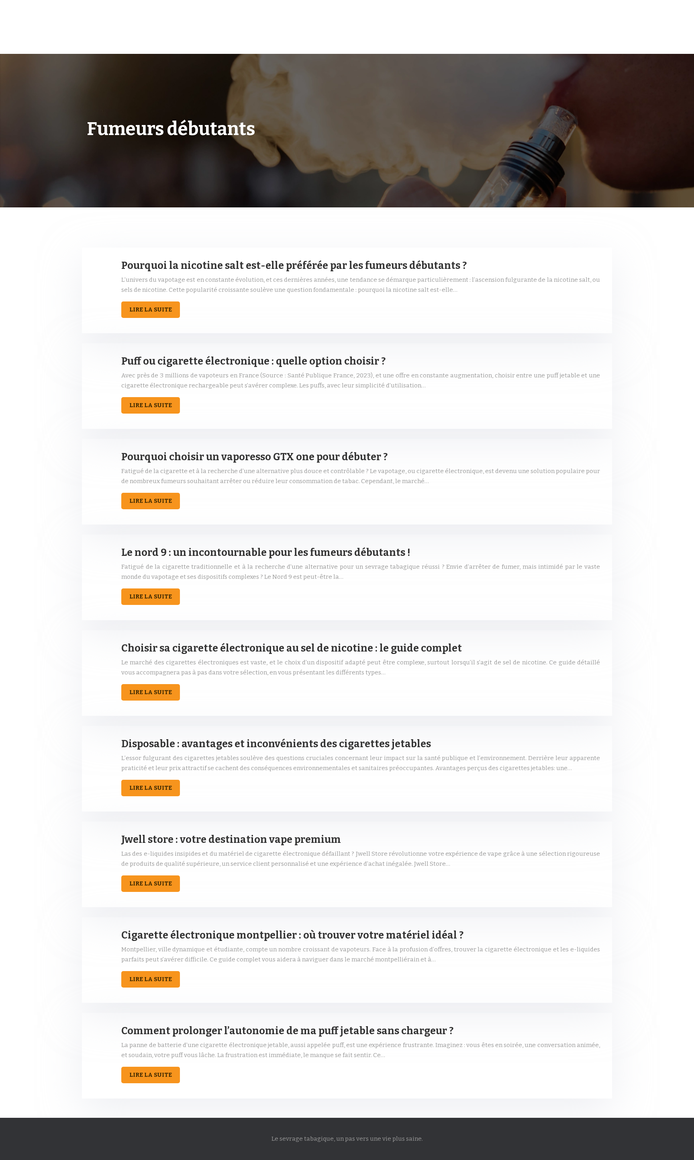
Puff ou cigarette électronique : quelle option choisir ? (253, 361)
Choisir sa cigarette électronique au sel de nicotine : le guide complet (291, 648)
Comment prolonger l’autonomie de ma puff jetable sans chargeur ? (287, 1031)
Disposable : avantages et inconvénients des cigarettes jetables (276, 744)
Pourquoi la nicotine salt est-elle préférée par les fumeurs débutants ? (294, 266)
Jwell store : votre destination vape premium (231, 840)
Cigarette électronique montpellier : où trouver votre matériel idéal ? (292, 935)
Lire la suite (150, 309)
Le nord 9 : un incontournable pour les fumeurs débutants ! (265, 553)
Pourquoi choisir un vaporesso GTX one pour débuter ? (254, 457)
